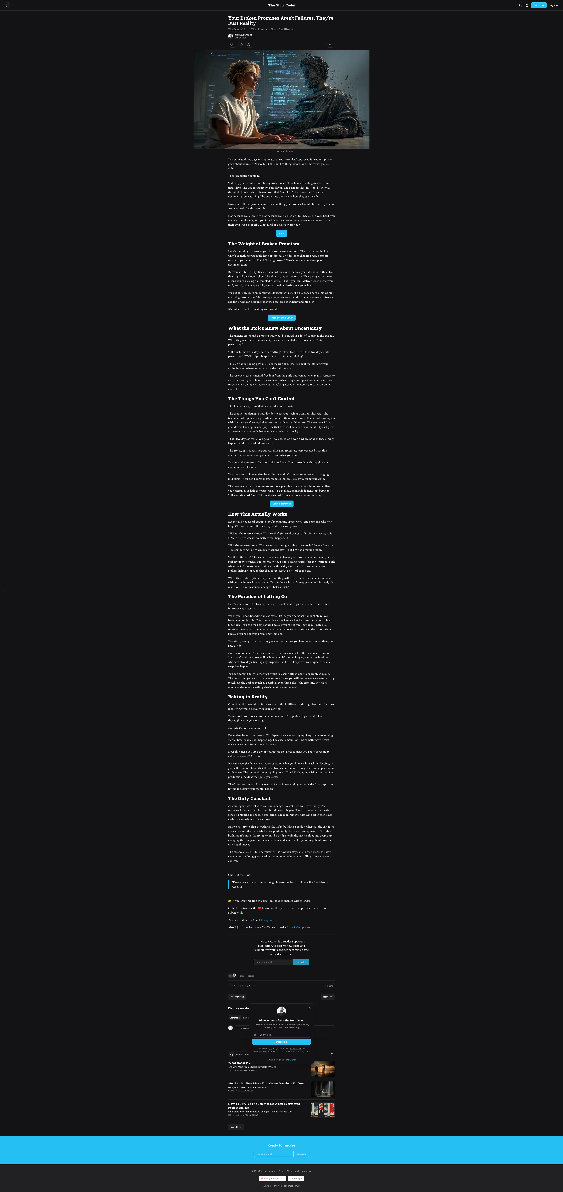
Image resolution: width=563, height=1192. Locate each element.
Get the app (296, 1178)
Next (325, 996)
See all (234, 1127)
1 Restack (249, 975)
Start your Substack (274, 1178)
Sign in (554, 5)
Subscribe (538, 5)
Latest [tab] (239, 1054)
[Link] (224, 243)
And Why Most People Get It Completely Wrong (252, 1066)
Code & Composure (298, 927)
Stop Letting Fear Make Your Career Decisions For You (266, 1083)
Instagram (267, 920)
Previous (239, 996)
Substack (267, 1185)
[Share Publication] (527, 5)
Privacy (282, 1171)
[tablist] (240, 1018)
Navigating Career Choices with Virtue (247, 1087)
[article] (281, 1069)
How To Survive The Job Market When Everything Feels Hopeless (264, 1105)
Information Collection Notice (281, 1051)
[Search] (520, 5)
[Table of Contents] (3, 596)
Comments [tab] (235, 1017)
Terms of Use (295, 1048)
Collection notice (303, 1171)
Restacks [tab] (247, 1017)
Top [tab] (231, 1054)
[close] (309, 1007)
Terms (290, 1171)
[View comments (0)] (241, 45)
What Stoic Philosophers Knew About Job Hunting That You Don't (260, 1111)
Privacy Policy (304, 1051)
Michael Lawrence (243, 35)
